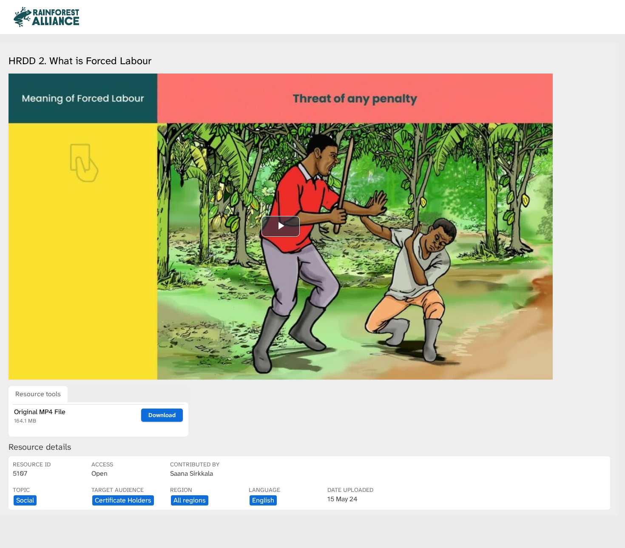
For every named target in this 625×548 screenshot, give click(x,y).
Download (162, 415)
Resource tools (38, 393)
